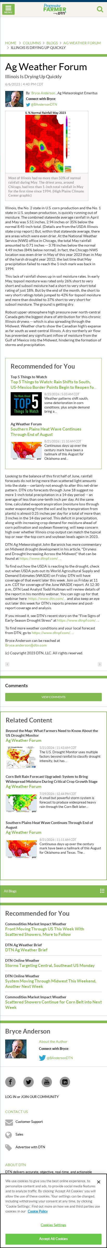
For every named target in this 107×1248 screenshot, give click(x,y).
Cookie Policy (38, 1211)
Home (10, 43)
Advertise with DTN (30, 1147)
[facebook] (10, 1082)
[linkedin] (65, 1082)
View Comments (53, 697)
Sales (19, 1134)
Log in (11, 1097)
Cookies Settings (53, 1225)
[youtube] (47, 1082)
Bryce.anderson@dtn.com (25, 645)
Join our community (40, 1097)
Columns (32, 43)
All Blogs (10, 891)
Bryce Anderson (43, 93)
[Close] (98, 1182)
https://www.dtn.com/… (47, 599)
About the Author (53, 1042)
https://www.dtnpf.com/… (40, 559)
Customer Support (29, 1122)
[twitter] (28, 1082)
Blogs (52, 43)
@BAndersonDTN (43, 104)
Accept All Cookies (53, 1239)
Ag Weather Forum (82, 43)
